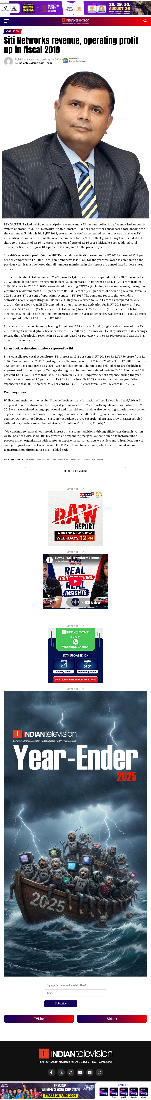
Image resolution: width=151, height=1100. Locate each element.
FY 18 (42, 459)
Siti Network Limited (92, 459)
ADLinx (112, 1019)
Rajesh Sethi (68, 459)
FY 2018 (52, 459)
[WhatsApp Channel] (99, 1072)
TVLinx (39, 1019)
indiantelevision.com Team (35, 63)
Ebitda (31, 459)
